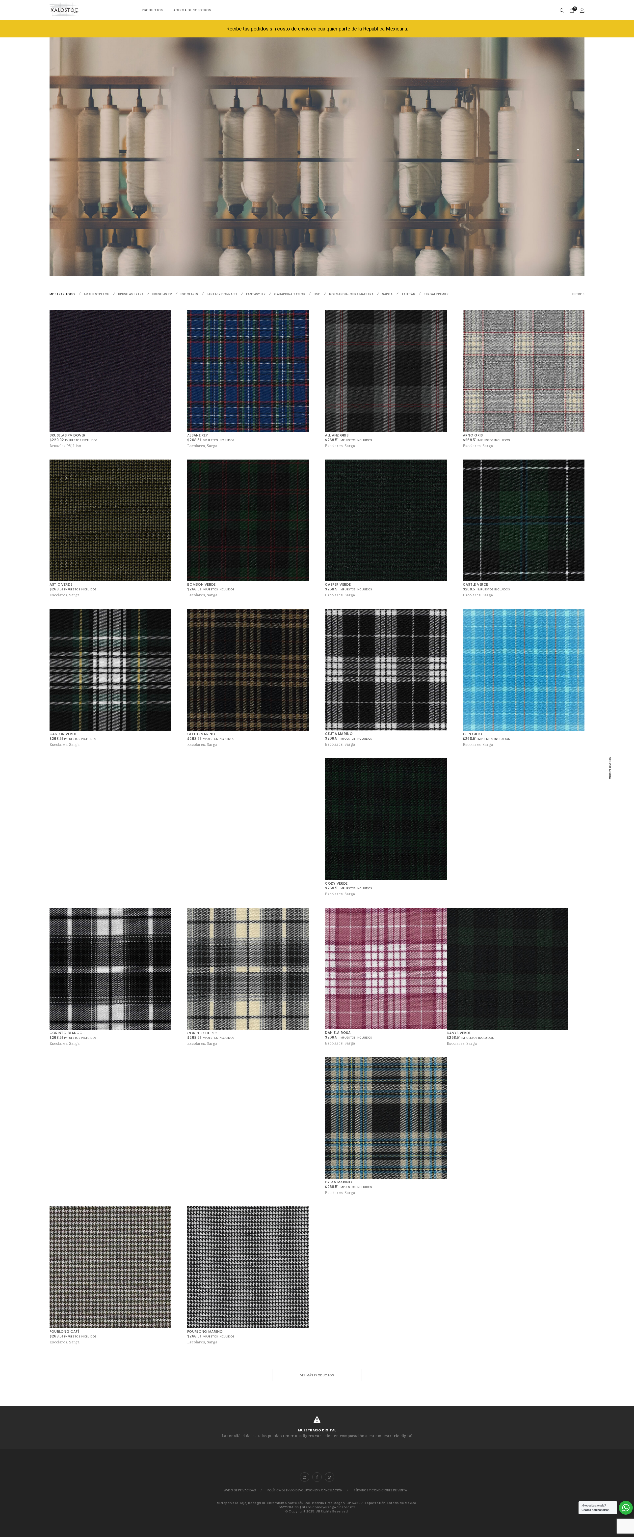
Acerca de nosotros (192, 10)
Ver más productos (317, 1375)
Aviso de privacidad (240, 1490)
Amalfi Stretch (96, 294)
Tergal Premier (436, 294)
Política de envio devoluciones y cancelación (304, 1490)
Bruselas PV (162, 294)
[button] (578, 294)
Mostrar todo (62, 294)
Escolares (189, 294)
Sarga (387, 294)
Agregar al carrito (68, 595)
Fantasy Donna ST (222, 294)
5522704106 (289, 1507)
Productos (152, 10)
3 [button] (578, 160)
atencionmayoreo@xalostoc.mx (328, 1507)
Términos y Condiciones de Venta (381, 1490)
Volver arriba (610, 768)
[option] (317, 156)
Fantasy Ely (256, 294)
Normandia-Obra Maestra (351, 294)
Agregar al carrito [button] (66, 446)
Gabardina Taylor (289, 294)
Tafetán (408, 294)
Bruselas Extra (131, 294)
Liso (317, 294)
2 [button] (578, 155)
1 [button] (578, 149)
